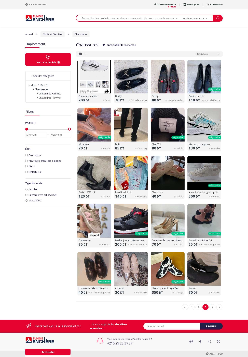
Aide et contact (37, 4)
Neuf (31, 166)
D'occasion (35, 155)
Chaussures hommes (50, 97)
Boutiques (193, 4)
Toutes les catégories (42, 76)
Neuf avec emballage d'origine (45, 160)
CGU (220, 353)
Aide (212, 353)
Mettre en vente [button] (166, 4)
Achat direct (35, 200)
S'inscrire (210, 326)
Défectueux (35, 172)
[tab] (80, 54)
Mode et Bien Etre (40, 85)
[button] (169, 18)
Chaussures (41, 89)
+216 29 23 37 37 (120, 343)
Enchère (33, 189)
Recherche (48, 352)
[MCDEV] (39, 18)
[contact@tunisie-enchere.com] (191, 341)
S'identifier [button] (216, 4)
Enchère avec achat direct (42, 195)
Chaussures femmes (49, 93)
